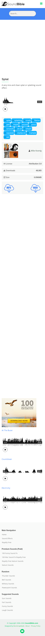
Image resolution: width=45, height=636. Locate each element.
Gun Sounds (6, 598)
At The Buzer (7, 430)
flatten (37, 120)
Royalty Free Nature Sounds (12, 561)
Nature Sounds (8, 565)
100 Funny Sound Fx (9, 553)
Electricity (6, 488)
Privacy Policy (35, 626)
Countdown (7, 459)
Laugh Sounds (7, 610)
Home (4, 534)
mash (15, 124)
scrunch (10, 128)
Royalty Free (6, 542)
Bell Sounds (6, 580)
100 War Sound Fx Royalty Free (14, 557)
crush (28, 120)
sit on (19, 128)
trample (32, 133)
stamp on (21, 133)
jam (8, 124)
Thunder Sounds (8, 576)
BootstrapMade (19, 626)
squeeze (10, 133)
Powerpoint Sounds (9, 587)
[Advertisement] (22, 43)
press (33, 124)
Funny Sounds (7, 606)
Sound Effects (7, 538)
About (27, 626)
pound (25, 124)
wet (8, 137)
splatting (18, 120)
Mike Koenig (36, 150)
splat (8, 120)
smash (29, 128)
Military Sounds (8, 584)
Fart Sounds (6, 602)
